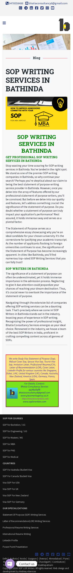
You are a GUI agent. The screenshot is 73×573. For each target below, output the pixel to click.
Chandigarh (44, 561)
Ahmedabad (55, 558)
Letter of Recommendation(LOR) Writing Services (26, 521)
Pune (65, 558)
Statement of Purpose (24, 228)
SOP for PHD (9, 450)
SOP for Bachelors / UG (14, 424)
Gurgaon (32, 558)
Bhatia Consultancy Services (22, 325)
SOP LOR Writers (26, 568)
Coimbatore (58, 561)
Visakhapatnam (45, 564)
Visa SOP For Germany (13, 501)
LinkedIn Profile (10, 540)
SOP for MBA (9, 443)
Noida (23, 558)
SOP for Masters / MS (13, 437)
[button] (4, 42)
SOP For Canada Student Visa (17, 476)
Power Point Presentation (15, 546)
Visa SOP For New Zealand (16, 495)
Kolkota (14, 558)
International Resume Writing (17, 533)
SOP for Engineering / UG (15, 431)
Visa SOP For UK (10, 488)
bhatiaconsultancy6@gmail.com (48, 3)
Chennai (43, 558)
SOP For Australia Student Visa (17, 469)
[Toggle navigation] (4, 23)
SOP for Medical (10, 456)
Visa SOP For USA (11, 482)
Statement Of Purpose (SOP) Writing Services (24, 514)
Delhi (5, 558)
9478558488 (16, 3)
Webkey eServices (27, 571)
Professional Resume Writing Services (20, 527)
